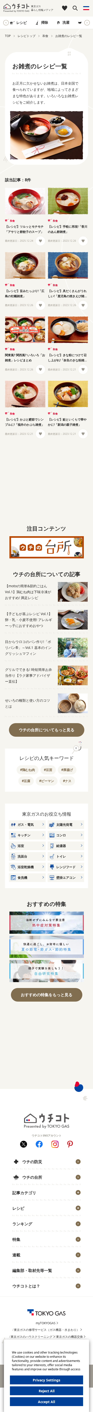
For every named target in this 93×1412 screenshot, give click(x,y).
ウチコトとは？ (26, 1286)
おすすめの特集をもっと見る (46, 994)
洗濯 (65, 22)
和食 (12, 220)
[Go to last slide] (5, 22)
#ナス (67, 781)
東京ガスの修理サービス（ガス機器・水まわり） (46, 1330)
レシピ (21, 22)
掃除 (44, 22)
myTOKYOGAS (46, 1323)
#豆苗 (48, 770)
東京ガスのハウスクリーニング (31, 1337)
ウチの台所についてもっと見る (46, 730)
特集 (16, 1239)
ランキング (22, 1224)
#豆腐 (26, 781)
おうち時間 (24, 1294)
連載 (16, 1255)
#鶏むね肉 (27, 770)
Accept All (46, 1401)
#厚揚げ (67, 770)
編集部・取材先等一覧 (32, 1270)
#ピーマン (46, 781)
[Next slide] (87, 22)
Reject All (47, 1391)
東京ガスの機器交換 (69, 1337)
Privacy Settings (46, 1380)
